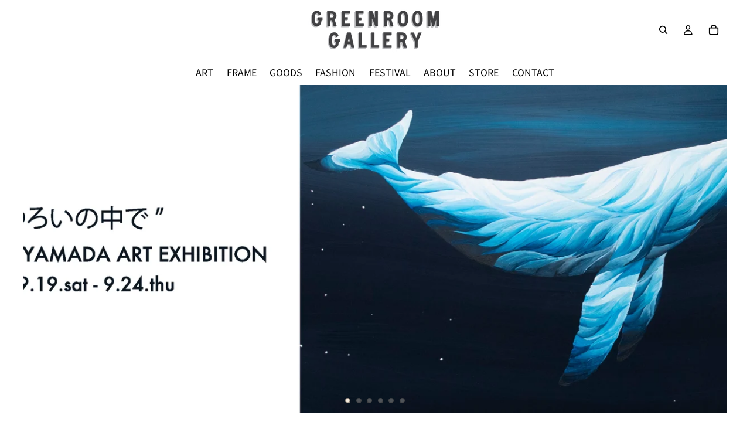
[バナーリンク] (375, 249)
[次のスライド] (708, 249)
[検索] (663, 30)
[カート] (714, 30)
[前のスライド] (42, 249)
